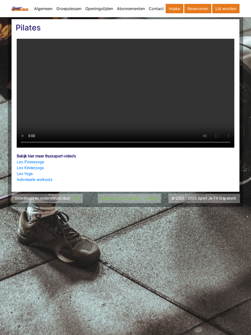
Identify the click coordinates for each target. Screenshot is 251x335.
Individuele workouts (34, 179)
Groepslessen (68, 8)
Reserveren (198, 8)
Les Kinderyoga (30, 168)
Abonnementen (131, 8)
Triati (75, 198)
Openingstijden (99, 8)
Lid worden (225, 8)
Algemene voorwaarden (121, 198)
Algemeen (43, 8)
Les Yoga (25, 173)
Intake (174, 8)
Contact (156, 8)
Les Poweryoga (30, 162)
